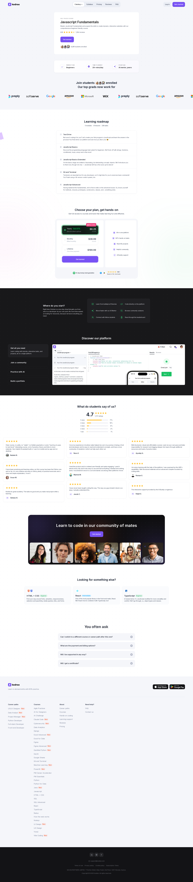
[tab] (80, 230)
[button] (78, 4)
